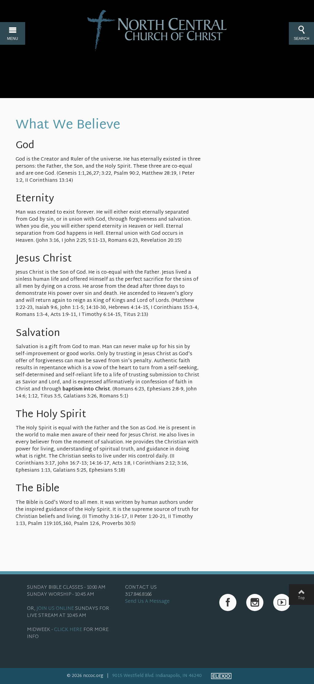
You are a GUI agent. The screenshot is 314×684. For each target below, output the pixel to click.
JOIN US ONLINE (55, 608)
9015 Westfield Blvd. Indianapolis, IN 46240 (157, 676)
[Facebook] (227, 602)
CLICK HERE (68, 629)
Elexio (221, 676)
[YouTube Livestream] (281, 602)
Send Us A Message (147, 601)
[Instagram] (254, 602)
